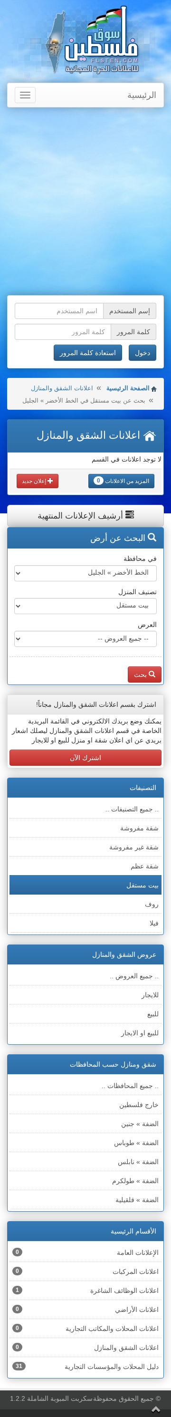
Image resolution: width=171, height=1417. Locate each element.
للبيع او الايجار (140, 1033)
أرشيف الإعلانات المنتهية (81, 516)
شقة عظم (145, 866)
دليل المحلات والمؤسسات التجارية (87, 1366)
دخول (142, 353)
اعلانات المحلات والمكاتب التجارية (87, 1328)
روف (152, 904)
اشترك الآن (85, 758)
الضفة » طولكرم (135, 1181)
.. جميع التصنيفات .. (132, 809)
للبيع (153, 1014)
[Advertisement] (85, 202)
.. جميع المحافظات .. (130, 1085)
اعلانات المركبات (87, 1271)
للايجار (150, 995)
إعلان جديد (35, 481)
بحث (141, 674)
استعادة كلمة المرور (88, 353)
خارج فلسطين (139, 1105)
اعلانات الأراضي (87, 1309)
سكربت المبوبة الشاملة (60, 1398)
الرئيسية (141, 95)
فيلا (154, 923)
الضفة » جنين (140, 1124)
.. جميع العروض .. (134, 976)
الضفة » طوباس (136, 1143)
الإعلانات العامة (87, 1252)
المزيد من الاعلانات (123, 480)
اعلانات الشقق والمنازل (62, 388)
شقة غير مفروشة (134, 847)
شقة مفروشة (139, 828)
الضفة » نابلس (138, 1162)
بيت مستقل (142, 885)
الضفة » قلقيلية (137, 1200)
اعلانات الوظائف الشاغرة (87, 1290)
